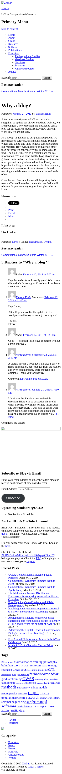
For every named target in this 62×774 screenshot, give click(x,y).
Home (11, 34)
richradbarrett (23, 354)
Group (11, 40)
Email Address (9, 488)
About (11, 37)
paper (33, 692)
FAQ (39, 558)
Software (13, 47)
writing (47, 241)
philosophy (44, 693)
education (6, 669)
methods (9, 687)
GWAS (28, 678)
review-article (47, 698)
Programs (20, 65)
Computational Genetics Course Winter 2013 (27, 91)
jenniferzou (20, 683)
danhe (44, 666)
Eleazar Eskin (43, 113)
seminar (6, 701)
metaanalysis (54, 683)
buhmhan (7, 665)
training (38, 706)
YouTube (13, 722)
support (31, 561)
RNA (57, 697)
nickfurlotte (22, 693)
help (7, 546)
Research (13, 44)
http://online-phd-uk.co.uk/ (33, 378)
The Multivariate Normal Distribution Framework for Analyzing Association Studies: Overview (33, 596)
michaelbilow (23, 687)
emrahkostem (39, 669)
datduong (52, 665)
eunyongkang (20, 674)
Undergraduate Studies (27, 56)
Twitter (12, 719)
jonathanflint (42, 683)
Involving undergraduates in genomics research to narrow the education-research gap (33, 610)
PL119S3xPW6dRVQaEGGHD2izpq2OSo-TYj (28, 555)
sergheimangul (37, 701)
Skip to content (9, 28)
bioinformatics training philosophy (35, 662)
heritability (54, 679)
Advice (12, 71)
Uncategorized (16, 754)
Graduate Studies (24, 59)
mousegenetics (9, 693)
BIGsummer (7, 662)
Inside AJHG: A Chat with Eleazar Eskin (30, 645)
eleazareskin (35, 241)
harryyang (39, 679)
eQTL (51, 669)
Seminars (20, 62)
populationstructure (13, 697)
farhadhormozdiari (44, 674)
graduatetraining (11, 679)
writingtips (17, 710)
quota (4, 533)
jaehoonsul (8, 682)
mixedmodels (39, 687)
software (8, 706)
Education (13, 53)
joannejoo (30, 682)
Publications (15, 50)
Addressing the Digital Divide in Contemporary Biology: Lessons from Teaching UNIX (34, 631)
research (32, 697)
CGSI (26, 665)
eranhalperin (6, 675)
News (15, 241)
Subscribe (13, 498)
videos (49, 706)
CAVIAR (18, 665)
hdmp (46, 679)
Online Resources (24, 68)
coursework (35, 665)
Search (5, 77)
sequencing (19, 701)
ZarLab (5, 8)
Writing (12, 757)
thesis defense (24, 706)
